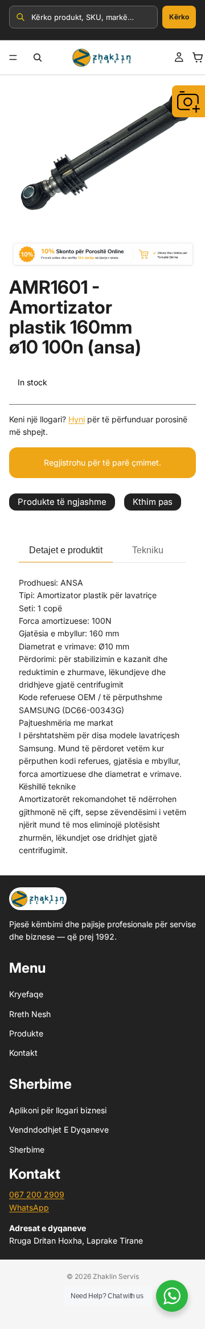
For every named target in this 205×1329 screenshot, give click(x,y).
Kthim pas (153, 501)
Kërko (179, 17)
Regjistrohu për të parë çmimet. (102, 462)
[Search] (37, 57)
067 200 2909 (36, 1194)
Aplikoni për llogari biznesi (57, 1110)
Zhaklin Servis (116, 1276)
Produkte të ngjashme (62, 501)
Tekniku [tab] (147, 550)
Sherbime (26, 1149)
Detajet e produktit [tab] (65, 550)
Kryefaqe (26, 994)
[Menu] (13, 57)
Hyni (76, 419)
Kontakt (23, 1053)
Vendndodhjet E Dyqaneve (59, 1130)
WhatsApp (29, 1207)
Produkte (26, 1033)
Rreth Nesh (30, 1014)
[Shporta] (197, 57)
